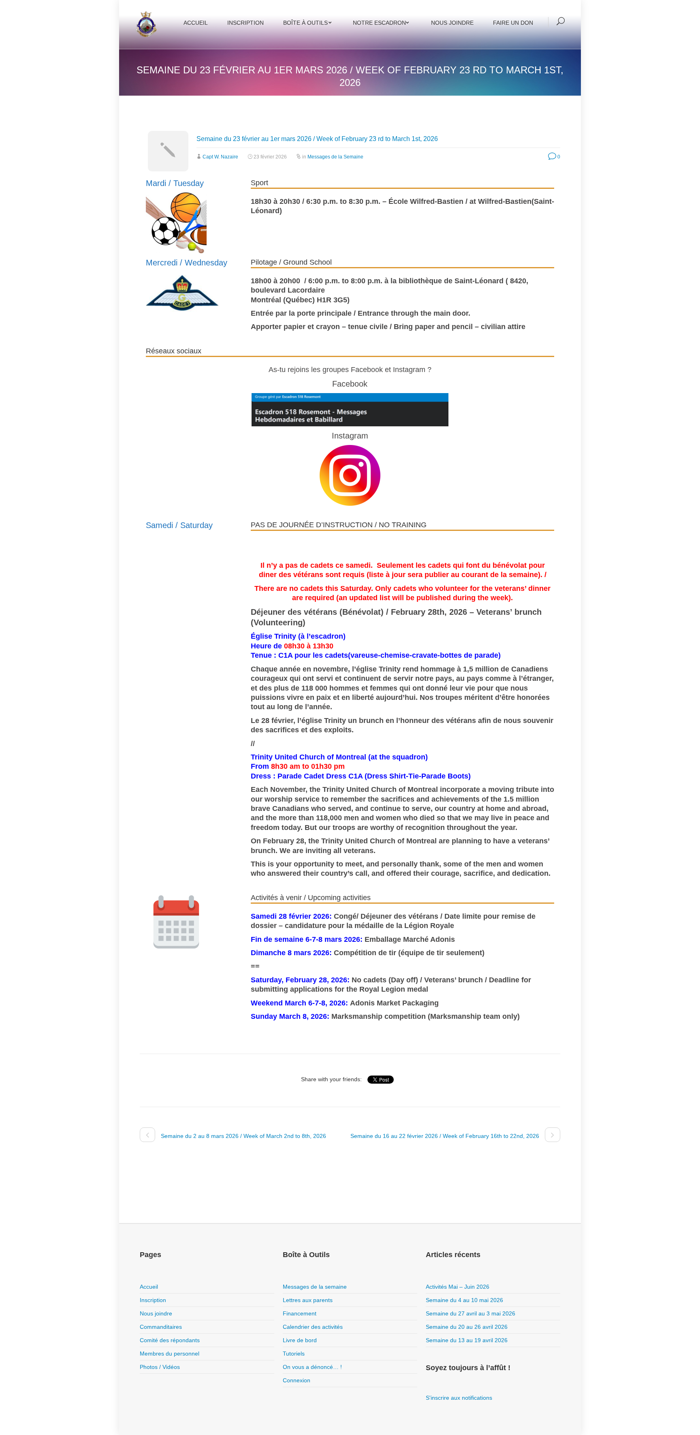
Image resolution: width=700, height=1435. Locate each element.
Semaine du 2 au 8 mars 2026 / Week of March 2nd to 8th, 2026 (242, 1136)
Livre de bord (300, 1340)
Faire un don (513, 22)
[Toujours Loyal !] (146, 24)
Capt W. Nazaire (220, 157)
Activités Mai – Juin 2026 (457, 1286)
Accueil (196, 22)
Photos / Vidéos (160, 1367)
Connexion (296, 1380)
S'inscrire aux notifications (459, 1397)
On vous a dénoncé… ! (312, 1367)
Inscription (245, 22)
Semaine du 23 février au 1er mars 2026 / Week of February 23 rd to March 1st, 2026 (317, 138)
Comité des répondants (170, 1340)
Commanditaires (161, 1327)
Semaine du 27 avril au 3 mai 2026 (470, 1313)
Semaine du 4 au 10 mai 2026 (464, 1300)
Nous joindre (452, 22)
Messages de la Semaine (335, 157)
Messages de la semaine (315, 1286)
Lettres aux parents (308, 1300)
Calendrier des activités (313, 1327)
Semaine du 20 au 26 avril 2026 (467, 1327)
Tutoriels (294, 1353)
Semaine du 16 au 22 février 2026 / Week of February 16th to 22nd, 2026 (445, 1136)
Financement (299, 1313)
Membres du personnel (169, 1353)
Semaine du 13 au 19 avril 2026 (467, 1340)
